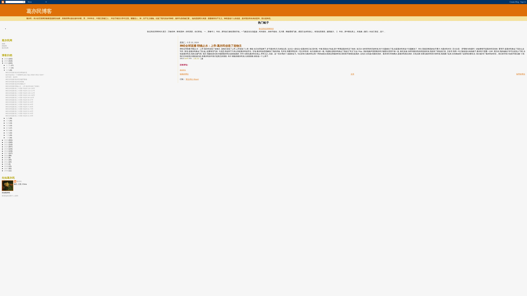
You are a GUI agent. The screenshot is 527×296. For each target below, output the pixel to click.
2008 (6, 166)
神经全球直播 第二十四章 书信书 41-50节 (19, 113)
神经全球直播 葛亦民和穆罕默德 (16, 79)
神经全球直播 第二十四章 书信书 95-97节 (19, 100)
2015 (6, 157)
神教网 (4, 46)
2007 (6, 168)
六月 (7, 125)
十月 (7, 70)
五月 (7, 128)
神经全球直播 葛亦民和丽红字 (15, 84)
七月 (7, 123)
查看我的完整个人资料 (10, 196)
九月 (7, 118)
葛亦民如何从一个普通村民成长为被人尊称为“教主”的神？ (24, 75)
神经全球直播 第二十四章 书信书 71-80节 (19, 107)
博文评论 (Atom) (192, 79)
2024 (6, 63)
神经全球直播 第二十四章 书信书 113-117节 (20, 91)
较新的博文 (184, 74)
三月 (7, 133)
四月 (7, 130)
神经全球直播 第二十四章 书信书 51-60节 (19, 111)
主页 (352, 74)
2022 (6, 142)
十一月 (8, 68)
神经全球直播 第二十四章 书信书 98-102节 (19, 97)
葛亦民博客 (39, 11)
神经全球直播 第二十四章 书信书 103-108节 (20, 95)
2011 (6, 162)
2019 (6, 149)
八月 (7, 121)
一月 (7, 138)
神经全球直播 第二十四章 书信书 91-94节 (19, 102)
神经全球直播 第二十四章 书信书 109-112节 (20, 93)
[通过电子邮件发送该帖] (201, 58)
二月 (7, 135)
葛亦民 (19, 181)
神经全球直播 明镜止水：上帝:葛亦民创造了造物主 (22, 86)
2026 (6, 59)
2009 (6, 164)
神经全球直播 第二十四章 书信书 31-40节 (19, 116)
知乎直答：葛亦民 (11, 77)
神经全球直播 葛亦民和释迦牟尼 (16, 72)
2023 (6, 140)
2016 (6, 155)
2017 (6, 153)
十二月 (8, 65)
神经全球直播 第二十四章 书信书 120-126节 (20, 88)
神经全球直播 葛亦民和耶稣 (14, 81)
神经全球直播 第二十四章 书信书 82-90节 (19, 104)
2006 (6, 171)
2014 (6, 160)
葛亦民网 (5, 48)
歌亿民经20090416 (266, 29)
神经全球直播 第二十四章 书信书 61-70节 (19, 109)
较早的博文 (520, 74)
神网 (3, 44)
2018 (6, 151)
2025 (6, 61)
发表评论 (183, 70)
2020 (6, 147)
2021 (6, 144)
